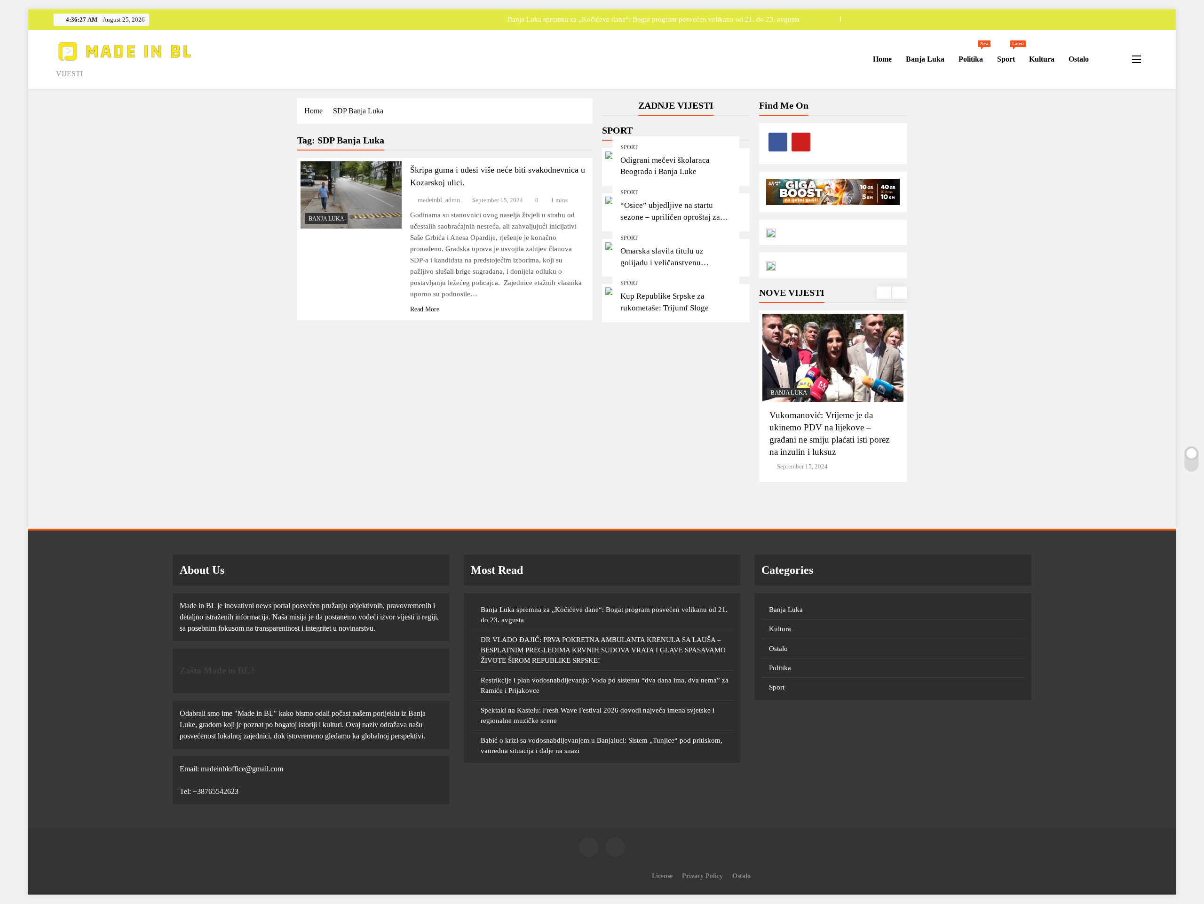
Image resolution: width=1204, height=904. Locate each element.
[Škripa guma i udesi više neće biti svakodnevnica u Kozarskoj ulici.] (351, 195)
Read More (424, 309)
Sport (1009, 55)
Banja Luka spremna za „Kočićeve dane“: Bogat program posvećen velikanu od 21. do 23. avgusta (653, 19)
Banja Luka (925, 59)
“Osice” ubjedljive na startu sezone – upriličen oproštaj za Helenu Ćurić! (670, 217)
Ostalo (1079, 59)
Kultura (1041, 59)
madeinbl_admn (439, 200)
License (662, 876)
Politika (973, 55)
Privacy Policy (702, 876)
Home (881, 59)
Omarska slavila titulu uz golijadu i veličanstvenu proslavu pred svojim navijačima (674, 262)
